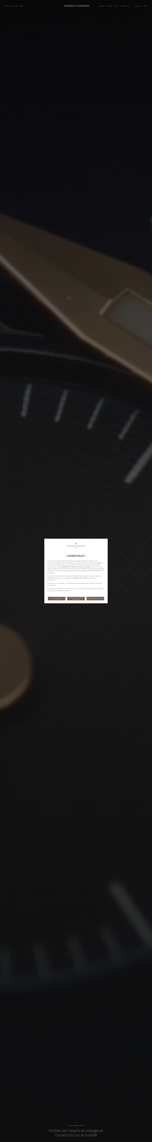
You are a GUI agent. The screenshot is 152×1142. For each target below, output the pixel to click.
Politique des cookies (80, 578)
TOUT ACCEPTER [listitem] (56, 598)
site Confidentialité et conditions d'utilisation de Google (74, 567)
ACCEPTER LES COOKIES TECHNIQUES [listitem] (76, 598)
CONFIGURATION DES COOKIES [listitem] (95, 598)
